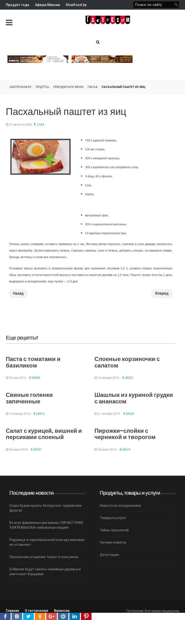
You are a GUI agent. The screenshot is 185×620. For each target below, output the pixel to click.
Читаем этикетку (113, 542)
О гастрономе (36, 611)
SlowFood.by (76, 5)
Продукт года (17, 5)
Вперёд (162, 293)
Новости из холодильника (120, 505)
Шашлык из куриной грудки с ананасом (133, 398)
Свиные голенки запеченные (29, 398)
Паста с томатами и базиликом (33, 362)
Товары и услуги (113, 518)
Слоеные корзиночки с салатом (127, 362)
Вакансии (62, 611)
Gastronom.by (20, 87)
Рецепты (42, 87)
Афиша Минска (47, 5)
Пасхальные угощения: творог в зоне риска (43, 557)
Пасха (92, 87)
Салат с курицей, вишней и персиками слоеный (44, 434)
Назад (18, 293)
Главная (12, 611)
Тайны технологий (114, 530)
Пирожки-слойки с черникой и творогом (125, 434)
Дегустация (109, 555)
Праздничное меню (68, 87)
